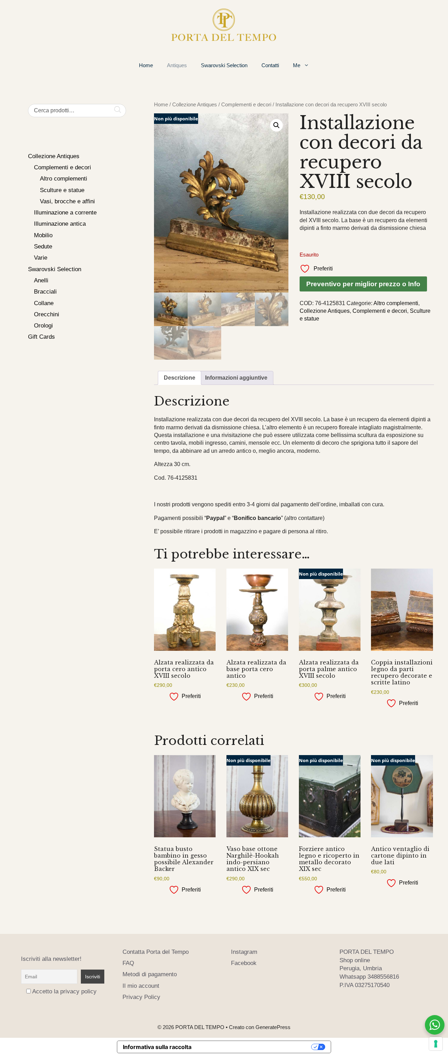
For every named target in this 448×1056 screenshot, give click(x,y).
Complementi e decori (246, 104)
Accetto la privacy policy (64, 991)
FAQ (128, 963)
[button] (276, 125)
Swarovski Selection (224, 65)
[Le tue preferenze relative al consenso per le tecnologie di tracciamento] (435, 1043)
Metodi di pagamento (149, 974)
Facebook (244, 963)
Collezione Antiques (194, 104)
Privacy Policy (141, 997)
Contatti (270, 65)
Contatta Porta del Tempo (155, 952)
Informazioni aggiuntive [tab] (236, 378)
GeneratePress (272, 1027)
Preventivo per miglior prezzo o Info (363, 284)
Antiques (177, 65)
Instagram (244, 952)
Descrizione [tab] (179, 378)
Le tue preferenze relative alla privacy (255, 1046)
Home (146, 65)
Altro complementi (395, 303)
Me (296, 65)
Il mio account (140, 986)
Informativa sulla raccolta (157, 1046)
